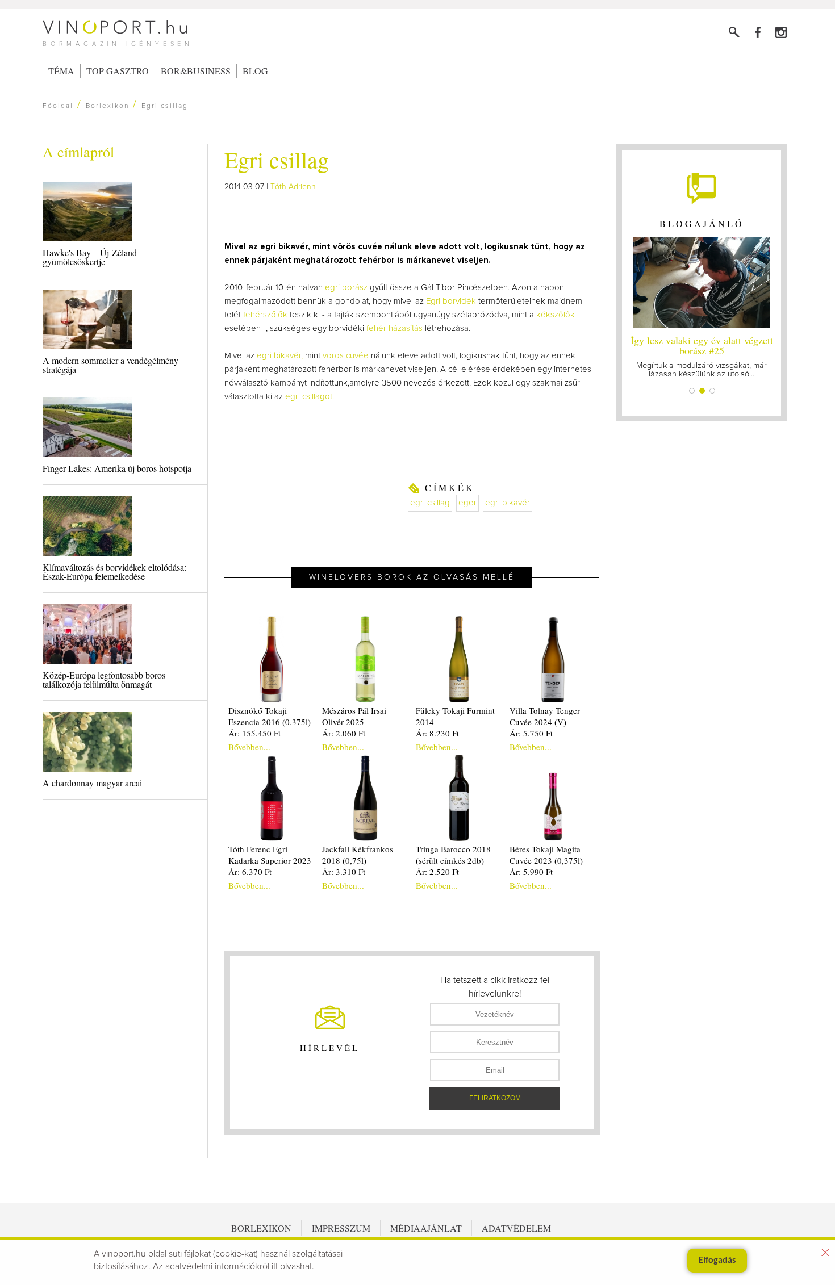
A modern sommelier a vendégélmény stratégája (110, 364)
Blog (255, 71)
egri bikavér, (280, 355)
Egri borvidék (451, 301)
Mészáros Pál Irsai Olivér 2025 (354, 716)
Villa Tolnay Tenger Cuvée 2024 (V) (545, 716)
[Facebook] (757, 32)
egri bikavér (507, 503)
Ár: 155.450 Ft (254, 733)
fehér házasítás (394, 328)
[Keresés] (734, 32)
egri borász (346, 287)
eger (467, 503)
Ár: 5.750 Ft (531, 733)
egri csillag (430, 503)
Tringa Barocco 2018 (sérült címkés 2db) (453, 854)
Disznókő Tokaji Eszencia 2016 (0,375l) (269, 716)
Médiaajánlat (426, 1228)
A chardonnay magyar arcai (92, 783)
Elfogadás (717, 1260)
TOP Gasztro (117, 71)
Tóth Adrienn (293, 187)
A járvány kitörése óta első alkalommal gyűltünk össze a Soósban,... (757, 355)
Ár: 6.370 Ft (250, 871)
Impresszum (341, 1228)
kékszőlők (555, 315)
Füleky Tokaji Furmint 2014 (455, 716)
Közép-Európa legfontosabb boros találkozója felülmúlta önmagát (104, 679)
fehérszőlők (266, 315)
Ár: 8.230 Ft (437, 733)
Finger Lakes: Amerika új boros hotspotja (117, 468)
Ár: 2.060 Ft (343, 733)
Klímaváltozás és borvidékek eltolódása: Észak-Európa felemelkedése (114, 571)
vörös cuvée (346, 355)
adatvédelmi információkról (217, 1266)
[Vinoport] (780, 32)
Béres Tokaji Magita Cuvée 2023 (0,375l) (546, 854)
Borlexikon (107, 106)
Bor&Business (196, 71)
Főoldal (58, 106)
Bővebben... (249, 746)
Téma (61, 71)
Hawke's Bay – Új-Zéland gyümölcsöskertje (90, 256)
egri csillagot (308, 396)
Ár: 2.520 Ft (437, 871)
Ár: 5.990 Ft (531, 871)
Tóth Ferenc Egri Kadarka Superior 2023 (269, 854)
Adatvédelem (516, 1228)
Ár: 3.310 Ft (343, 871)
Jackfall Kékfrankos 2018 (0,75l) (357, 854)
